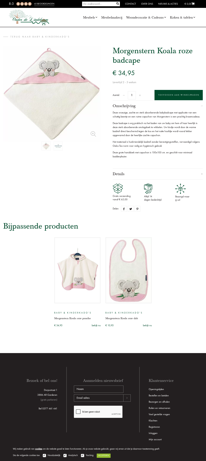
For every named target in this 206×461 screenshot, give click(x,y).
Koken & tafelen (181, 17)
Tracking (90, 455)
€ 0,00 (188, 4)
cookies (38, 449)
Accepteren (103, 455)
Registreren (154, 427)
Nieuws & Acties (168, 4)
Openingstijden (156, 389)
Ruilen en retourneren (159, 408)
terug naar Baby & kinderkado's (40, 37)
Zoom (93, 134)
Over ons (147, 4)
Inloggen (153, 433)
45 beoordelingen (44, 4)
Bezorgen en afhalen (159, 402)
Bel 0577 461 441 (48, 408)
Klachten (153, 421)
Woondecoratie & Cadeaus (145, 17)
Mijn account (155, 439)
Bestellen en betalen (159, 395)
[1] (117, 4)
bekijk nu (96, 325)
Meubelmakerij (111, 17)
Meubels (89, 17)
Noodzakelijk (54, 455)
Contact (130, 4)
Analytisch (73, 455)
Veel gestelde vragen (159, 414)
